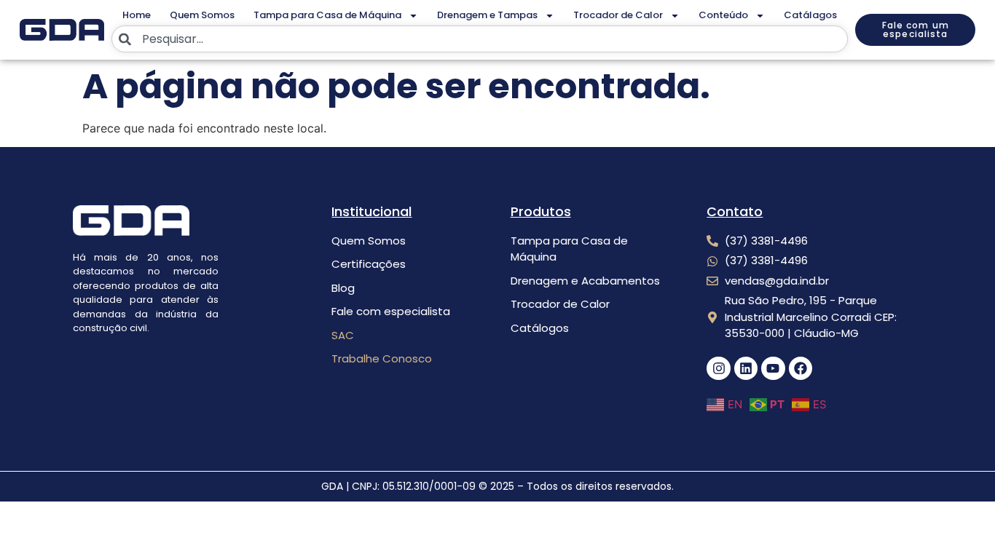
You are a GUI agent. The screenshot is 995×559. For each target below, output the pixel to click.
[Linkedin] (746, 368)
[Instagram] (718, 368)
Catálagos (810, 15)
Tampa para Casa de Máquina (327, 15)
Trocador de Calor (618, 15)
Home (136, 15)
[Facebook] (800, 368)
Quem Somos (202, 15)
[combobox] (479, 38)
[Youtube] (772, 368)
